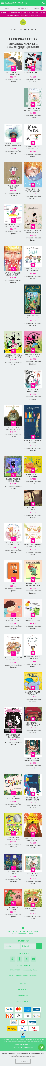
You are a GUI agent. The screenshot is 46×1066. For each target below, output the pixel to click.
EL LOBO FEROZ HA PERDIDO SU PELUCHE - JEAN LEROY (13, 480)
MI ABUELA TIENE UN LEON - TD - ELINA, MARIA (32, 231)
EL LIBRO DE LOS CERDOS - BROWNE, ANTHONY (33, 584)
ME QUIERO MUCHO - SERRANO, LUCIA (32, 658)
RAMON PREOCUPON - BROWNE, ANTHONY (32, 442)
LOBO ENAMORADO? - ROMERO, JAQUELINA (13, 873)
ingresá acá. (38, 1041)
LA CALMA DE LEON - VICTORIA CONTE (13, 274)
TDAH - (13, 583)
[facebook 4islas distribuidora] (19, 959)
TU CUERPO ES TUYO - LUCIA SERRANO (13, 658)
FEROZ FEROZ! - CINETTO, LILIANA (32, 724)
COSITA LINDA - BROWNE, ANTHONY (13, 428)
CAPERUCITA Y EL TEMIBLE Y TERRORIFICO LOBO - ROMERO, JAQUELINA (33, 875)
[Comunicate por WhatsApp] (41, 1047)
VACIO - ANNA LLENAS (13, 187)
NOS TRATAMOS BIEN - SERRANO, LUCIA (32, 270)
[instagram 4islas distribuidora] (12, 959)
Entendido (23, 1061)
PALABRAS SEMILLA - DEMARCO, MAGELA (13, 145)
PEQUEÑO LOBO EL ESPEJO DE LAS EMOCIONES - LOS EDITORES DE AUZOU (13, 838)
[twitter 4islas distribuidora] (26, 959)
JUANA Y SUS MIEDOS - (32, 73)
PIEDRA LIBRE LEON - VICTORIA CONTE (33, 190)
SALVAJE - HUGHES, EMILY (32, 910)
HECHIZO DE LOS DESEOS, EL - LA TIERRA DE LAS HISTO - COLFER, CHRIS (33, 317)
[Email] (33, 959)
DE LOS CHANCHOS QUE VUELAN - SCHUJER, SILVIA (32, 475)
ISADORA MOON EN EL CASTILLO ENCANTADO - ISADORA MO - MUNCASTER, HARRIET (13, 736)
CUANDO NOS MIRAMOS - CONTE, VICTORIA (13, 620)
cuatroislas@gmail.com (30, 970)
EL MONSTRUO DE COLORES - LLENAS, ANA (32, 620)
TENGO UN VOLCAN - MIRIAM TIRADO (32, 839)
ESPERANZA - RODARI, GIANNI (13, 798)
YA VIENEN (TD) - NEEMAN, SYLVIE (32, 799)
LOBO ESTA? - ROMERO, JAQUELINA (32, 509)
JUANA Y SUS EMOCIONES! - (33, 390)
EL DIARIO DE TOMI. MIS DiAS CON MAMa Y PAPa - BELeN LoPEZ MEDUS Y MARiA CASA (32, 109)
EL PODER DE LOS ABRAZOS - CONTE (13, 73)
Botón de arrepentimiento (23, 1044)
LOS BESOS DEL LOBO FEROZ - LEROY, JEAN (13, 356)
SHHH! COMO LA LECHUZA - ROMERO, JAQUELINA (33, 759)
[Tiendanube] (23, 1048)
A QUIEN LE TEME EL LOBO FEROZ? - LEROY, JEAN (33, 355)
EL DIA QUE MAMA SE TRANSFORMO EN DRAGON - (32, 545)
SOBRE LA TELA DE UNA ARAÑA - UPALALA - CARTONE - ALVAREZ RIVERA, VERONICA (32, 693)
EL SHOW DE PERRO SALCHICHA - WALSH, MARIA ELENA (13, 225)
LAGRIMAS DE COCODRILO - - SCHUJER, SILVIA (13, 908)
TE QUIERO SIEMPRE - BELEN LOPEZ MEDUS (13, 544)
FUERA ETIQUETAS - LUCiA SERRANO (33, 148)
